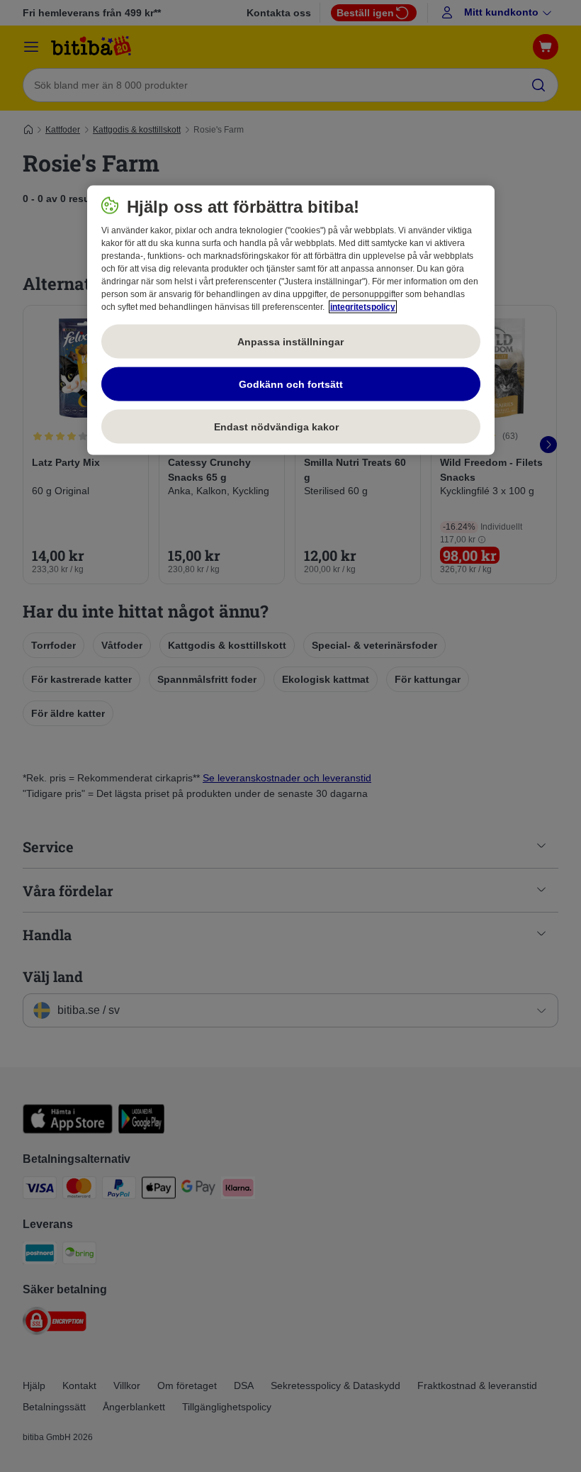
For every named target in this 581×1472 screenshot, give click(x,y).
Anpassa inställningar (290, 341)
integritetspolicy (362, 307)
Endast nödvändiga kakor (290, 426)
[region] (291, 320)
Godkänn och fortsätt (291, 383)
